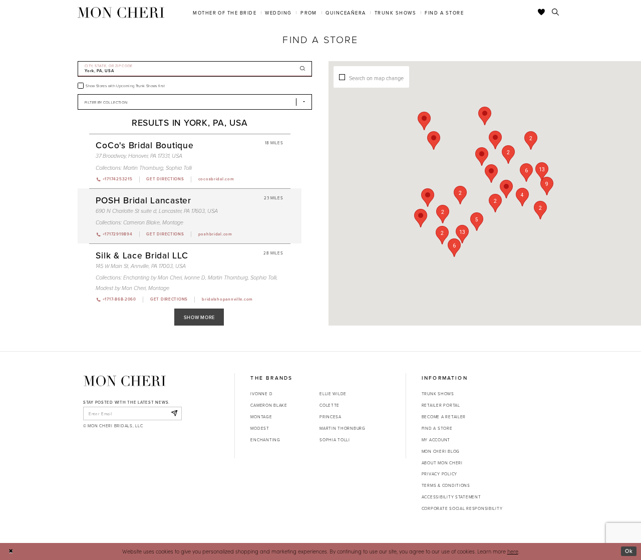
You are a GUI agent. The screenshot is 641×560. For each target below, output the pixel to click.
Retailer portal (441, 405)
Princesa (330, 416)
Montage (172, 222)
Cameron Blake (141, 222)
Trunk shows (438, 393)
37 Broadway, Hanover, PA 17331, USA (139, 156)
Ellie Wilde (333, 393)
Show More (199, 317)
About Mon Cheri (442, 462)
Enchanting (265, 439)
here (512, 551)
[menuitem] (225, 12)
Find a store (437, 428)
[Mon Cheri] (125, 380)
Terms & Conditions (446, 485)
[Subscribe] (174, 413)
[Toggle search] (555, 12)
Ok (629, 551)
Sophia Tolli (179, 168)
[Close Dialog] (11, 551)
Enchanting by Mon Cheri (152, 277)
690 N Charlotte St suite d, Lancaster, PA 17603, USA (157, 211)
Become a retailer (444, 416)
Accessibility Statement (451, 496)
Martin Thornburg (143, 168)
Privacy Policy (439, 473)
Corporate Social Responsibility (462, 508)
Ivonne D (194, 277)
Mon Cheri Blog (441, 451)
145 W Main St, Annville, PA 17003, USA (141, 266)
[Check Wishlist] (541, 12)
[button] (460, 195)
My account (436, 439)
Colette (329, 405)
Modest (259, 428)
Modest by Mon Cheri (121, 288)
